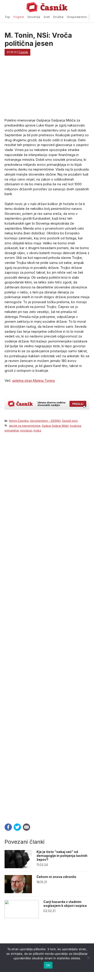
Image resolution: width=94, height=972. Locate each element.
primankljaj (12, 430)
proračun (26, 430)
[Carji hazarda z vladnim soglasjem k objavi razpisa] (22, 917)
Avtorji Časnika (19, 420)
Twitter (17, 827)
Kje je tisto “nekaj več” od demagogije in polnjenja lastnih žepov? (62, 855)
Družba (58, 17)
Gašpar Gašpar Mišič (55, 425)
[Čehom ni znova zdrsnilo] (18, 892)
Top (7, 17)
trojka (37, 430)
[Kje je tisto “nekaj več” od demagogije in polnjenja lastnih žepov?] (18, 867)
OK (48, 965)
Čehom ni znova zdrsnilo (56, 877)
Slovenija (33, 17)
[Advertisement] (47, 626)
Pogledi (18, 17)
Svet (47, 17)
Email (26, 827)
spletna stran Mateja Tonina (33, 380)
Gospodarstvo (77, 17)
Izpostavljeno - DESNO (45, 420)
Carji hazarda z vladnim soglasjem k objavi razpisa (65, 904)
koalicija (75, 425)
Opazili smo (70, 420)
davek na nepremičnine (24, 425)
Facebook (8, 827)
